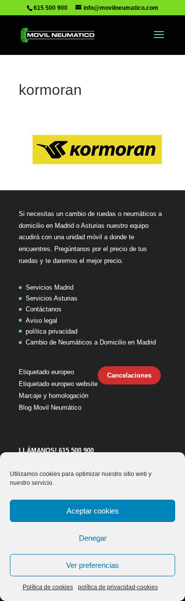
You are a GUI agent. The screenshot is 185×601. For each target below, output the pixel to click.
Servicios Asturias (51, 298)
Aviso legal (41, 320)
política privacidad (51, 331)
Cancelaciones (129, 375)
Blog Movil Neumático (50, 407)
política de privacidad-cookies (118, 587)
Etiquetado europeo (46, 372)
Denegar (93, 538)
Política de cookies (48, 587)
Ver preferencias (92, 565)
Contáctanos (44, 309)
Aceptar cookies (93, 511)
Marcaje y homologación (53, 395)
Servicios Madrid (50, 287)
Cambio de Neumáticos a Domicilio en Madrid (91, 342)
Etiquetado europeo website (58, 383)
